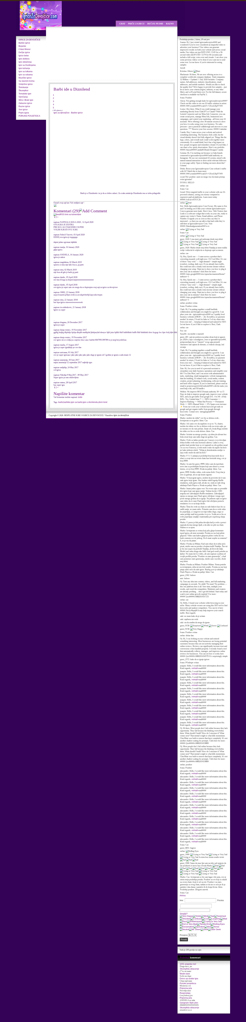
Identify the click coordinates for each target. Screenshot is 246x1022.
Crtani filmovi (24, 49)
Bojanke (22, 46)
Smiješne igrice (26, 84)
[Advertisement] (78, 53)
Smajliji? (184, 914)
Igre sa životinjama (27, 65)
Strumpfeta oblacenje (189, 969)
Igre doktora (24, 59)
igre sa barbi (76, 402)
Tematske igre (25, 94)
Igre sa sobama (26, 74)
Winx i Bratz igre (26, 100)
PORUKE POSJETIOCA (29, 116)
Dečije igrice (24, 52)
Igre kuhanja (24, 68)
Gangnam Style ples (189, 1003)
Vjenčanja (23, 97)
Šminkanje (23, 87)
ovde (80, 397)
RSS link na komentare (70, 214)
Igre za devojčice (121, 415)
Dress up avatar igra (189, 978)
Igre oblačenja (25, 62)
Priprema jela (186, 988)
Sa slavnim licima (26, 81)
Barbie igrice (24, 43)
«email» (195, 668)
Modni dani (185, 974)
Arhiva (183, 895)
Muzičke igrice (25, 78)
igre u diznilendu (90, 402)
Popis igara (24, 113)
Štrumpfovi (23, 90)
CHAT (122, 23)
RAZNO (170, 23)
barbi (60, 402)
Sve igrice (23, 109)
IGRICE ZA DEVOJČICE (29, 40)
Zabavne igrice (25, 103)
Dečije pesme (155, 23)
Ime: (182, 900)
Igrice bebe (24, 55)
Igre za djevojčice (62, 113)
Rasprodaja (185, 993)
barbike (66, 402)
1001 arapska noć (188, 964)
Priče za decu (136, 23)
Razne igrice (24, 106)
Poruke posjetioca (188, 983)
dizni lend (102, 402)
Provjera (183, 935)
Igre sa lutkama (25, 71)
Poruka (220, 900)
